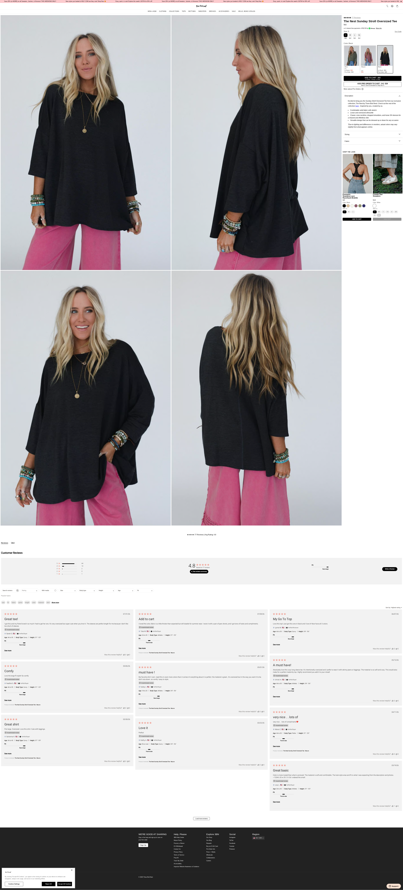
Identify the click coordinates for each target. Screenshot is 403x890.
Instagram (232, 837)
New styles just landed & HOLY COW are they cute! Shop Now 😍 (86, 1)
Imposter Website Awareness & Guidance (186, 866)
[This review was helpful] (124, 655)
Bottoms (192, 11)
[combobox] (29, 590)
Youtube (231, 846)
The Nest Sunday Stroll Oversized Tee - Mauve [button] (162, 652)
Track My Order (178, 860)
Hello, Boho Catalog (246, 11)
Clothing (162, 11)
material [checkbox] (41, 602)
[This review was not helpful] (128, 655)
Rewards (209, 843)
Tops (184, 11)
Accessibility (178, 863)
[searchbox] (8, 590)
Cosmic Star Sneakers (378, 195)
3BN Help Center (179, 837)
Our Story (209, 837)
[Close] (71, 870)
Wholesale (209, 855)
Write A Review (390, 569)
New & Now (152, 11)
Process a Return (179, 843)
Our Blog (209, 840)
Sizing (347, 134)
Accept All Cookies (64, 884)
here (357, 106)
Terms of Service (179, 855)
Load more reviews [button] (201, 818)
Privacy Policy (178, 852)
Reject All (48, 884)
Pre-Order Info (210, 849)
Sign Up (143, 845)
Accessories (224, 11)
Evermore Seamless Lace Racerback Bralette (350, 196)
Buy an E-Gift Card (212, 846)
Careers (208, 860)
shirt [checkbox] (48, 602)
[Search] (387, 6)
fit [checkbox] (8, 602)
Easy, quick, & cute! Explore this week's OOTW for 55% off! (134, 1)
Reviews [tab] (4, 543)
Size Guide (398, 31)
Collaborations (210, 858)
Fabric (347, 141)
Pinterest (232, 849)
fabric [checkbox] (14, 602)
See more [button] (7, 651)
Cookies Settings (14, 884)
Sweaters (202, 11)
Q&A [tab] (13, 543)
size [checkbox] (3, 602)
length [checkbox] (27, 602)
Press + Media (210, 852)
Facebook (232, 843)
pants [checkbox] (20, 602)
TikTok (231, 840)
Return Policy (178, 840)
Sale (234, 11)
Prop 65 (176, 858)
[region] (38, 878)
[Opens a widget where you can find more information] (393, 886)
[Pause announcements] (401, 1)
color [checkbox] (33, 602)
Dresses (212, 11)
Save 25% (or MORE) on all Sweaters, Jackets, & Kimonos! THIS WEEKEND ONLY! (30, 1)
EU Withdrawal (178, 846)
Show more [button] (55, 602)
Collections (174, 11)
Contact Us (177, 849)
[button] (397, 6)
